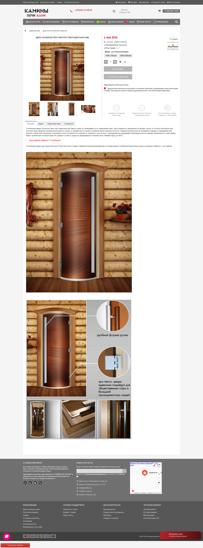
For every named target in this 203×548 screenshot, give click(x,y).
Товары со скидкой (110, 518)
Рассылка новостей (151, 518)
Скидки (59, 2)
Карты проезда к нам (30, 2)
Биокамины (89, 22)
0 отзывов (174, 39)
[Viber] (40, 483)
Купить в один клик (119, 77)
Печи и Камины (72, 22)
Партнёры (107, 515)
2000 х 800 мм (125, 56)
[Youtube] (30, 483)
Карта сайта (68, 515)
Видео (40, 124)
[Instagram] (25, 483)
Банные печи (34, 22)
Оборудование (117, 22)
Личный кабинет (149, 509)
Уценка (102, 22)
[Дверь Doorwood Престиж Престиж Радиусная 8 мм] (62, 71)
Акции (131, 22)
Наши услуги (145, 22)
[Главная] (25, 30)
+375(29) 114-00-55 (83, 10)
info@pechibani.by (85, 488)
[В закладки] (120, 62)
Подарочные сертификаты (113, 512)
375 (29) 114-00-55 (85, 491)
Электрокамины (52, 22)
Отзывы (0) (68, 124)
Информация (162, 22)
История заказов (150, 512)
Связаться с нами (70, 509)
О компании (27, 521)
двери (110, 85)
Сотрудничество (29, 524)
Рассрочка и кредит (47, 2)
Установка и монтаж (71, 2)
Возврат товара (69, 512)
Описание (30, 124)
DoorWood (117, 85)
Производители (109, 509)
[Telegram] (35, 483)
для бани (124, 85)
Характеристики (53, 124)
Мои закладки (148, 515)
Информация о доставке (32, 527)
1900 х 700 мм (110, 56)
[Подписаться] (124, 471)
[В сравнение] (125, 62)
